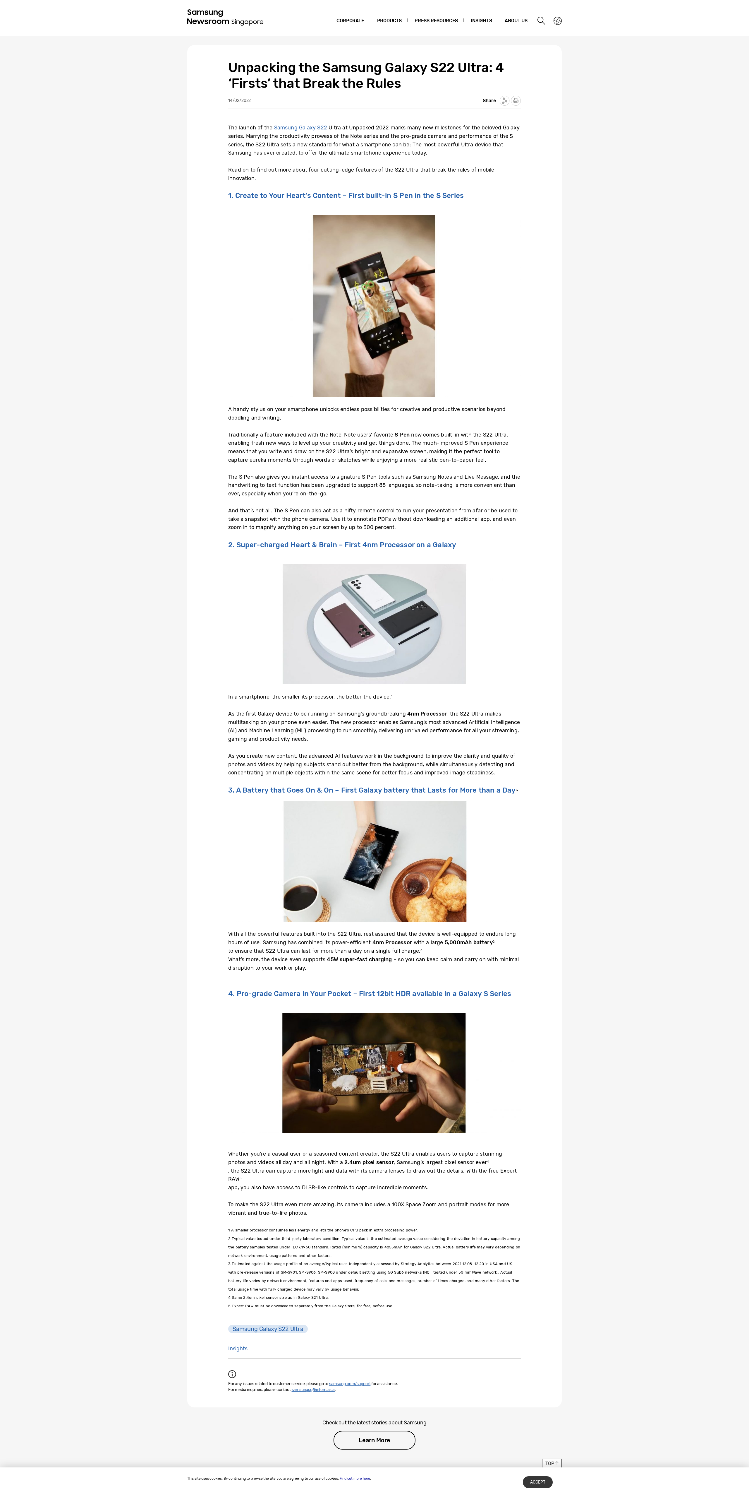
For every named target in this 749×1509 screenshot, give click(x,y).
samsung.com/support (350, 1383)
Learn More (374, 1440)
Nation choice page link (558, 21)
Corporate (350, 20)
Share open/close (505, 101)
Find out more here (355, 1479)
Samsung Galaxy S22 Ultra (268, 1328)
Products (389, 20)
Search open (541, 21)
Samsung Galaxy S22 (300, 127)
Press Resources (436, 20)
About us (516, 20)
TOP (549, 1463)
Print (516, 101)
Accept (537, 1482)
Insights (481, 20)
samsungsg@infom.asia (313, 1389)
